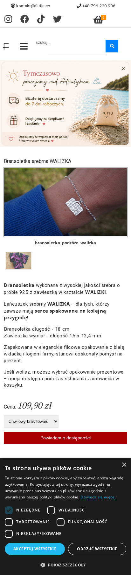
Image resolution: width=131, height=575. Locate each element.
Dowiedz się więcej (97, 497)
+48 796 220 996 (98, 5)
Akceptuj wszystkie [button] (34, 548)
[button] (65, 565)
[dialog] (65, 516)
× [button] (123, 465)
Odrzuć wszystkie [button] (97, 548)
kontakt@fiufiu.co (33, 5)
